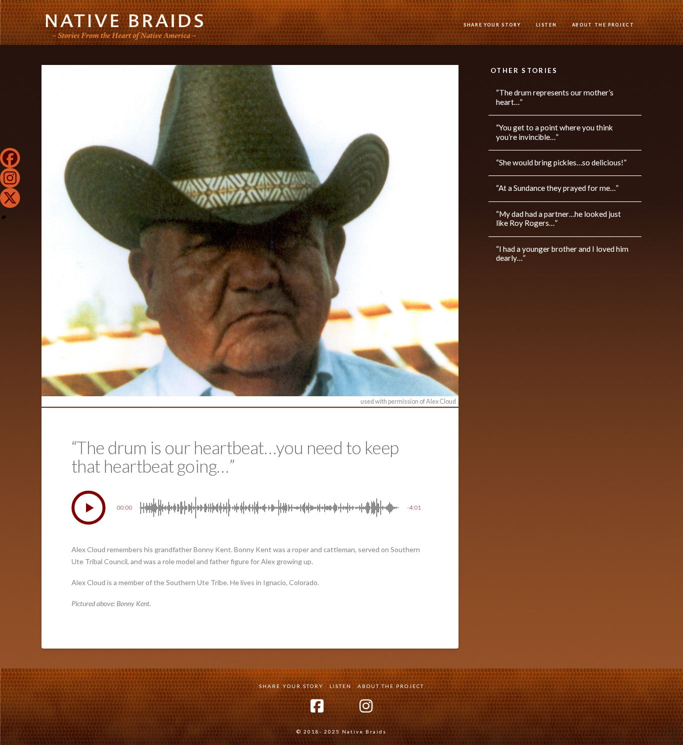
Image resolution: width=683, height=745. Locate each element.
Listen (341, 686)
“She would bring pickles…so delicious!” (561, 162)
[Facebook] (10, 158)
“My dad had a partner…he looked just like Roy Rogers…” (558, 218)
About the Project (391, 686)
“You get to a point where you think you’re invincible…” (554, 132)
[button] (89, 508)
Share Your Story (291, 686)
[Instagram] (10, 178)
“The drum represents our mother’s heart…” (555, 97)
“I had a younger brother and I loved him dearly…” (562, 253)
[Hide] (4, 217)
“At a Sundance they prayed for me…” (557, 187)
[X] (10, 198)
